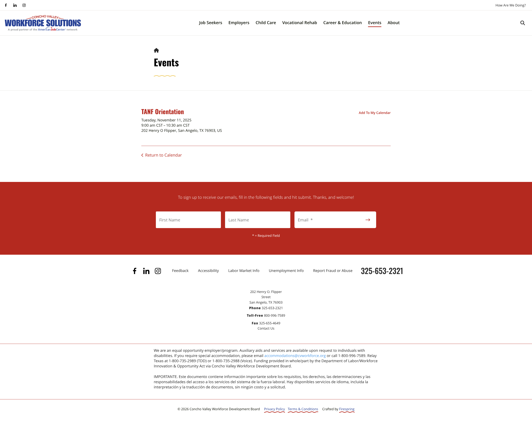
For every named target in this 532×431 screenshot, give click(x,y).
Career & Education (342, 22)
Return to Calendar (163, 155)
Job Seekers (210, 22)
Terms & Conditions (303, 409)
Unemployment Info (286, 270)
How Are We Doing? (510, 5)
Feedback (180, 270)
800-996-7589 (274, 315)
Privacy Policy (274, 409)
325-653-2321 (382, 270)
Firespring (347, 409)
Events (374, 22)
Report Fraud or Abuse (333, 270)
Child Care (266, 22)
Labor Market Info (243, 270)
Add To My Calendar (375, 112)
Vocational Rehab (299, 22)
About (394, 22)
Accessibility (208, 270)
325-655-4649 (269, 323)
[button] (522, 23)
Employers (238, 22)
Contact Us (266, 328)
